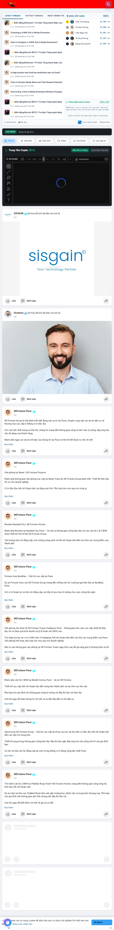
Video (63, 141)
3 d (15, 217)
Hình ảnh (46, 141)
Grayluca (19, 313)
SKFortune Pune (23, 411)
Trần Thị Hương (82, 22)
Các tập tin (100, 141)
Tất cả (11, 141)
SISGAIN (18, 213)
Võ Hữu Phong (81, 27)
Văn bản (28, 141)
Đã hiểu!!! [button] (98, 922)
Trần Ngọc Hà (81, 33)
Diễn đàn (23, 122)
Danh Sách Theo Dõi (100, 150)
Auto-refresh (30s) (89, 122)
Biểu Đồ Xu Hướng (80, 150)
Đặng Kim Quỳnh (83, 44)
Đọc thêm (8, 444)
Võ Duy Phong (81, 38)
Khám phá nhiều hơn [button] (22, 924)
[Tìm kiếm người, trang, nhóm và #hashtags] (108, 4)
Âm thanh (81, 141)
